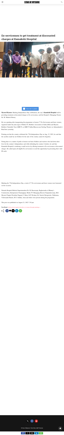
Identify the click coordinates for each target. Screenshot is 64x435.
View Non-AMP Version (37, 428)
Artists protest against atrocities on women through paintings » (24, 207)
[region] (32, 18)
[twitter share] (10, 210)
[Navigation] (2, 2)
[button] (23, 433)
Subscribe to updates (31, 108)
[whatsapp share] (20, 210)
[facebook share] (7, 210)
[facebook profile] (32, 421)
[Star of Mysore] (32, 1)
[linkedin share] (16, 210)
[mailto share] (13, 210)
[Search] (61, 2)
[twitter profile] (27, 421)
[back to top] (60, 428)
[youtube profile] (36, 421)
